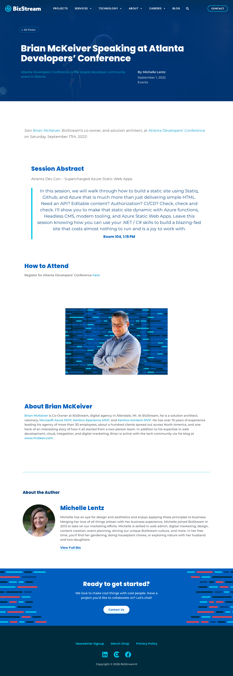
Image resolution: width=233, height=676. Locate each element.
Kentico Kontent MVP (134, 420)
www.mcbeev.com (38, 438)
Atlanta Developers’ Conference (176, 130)
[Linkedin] (105, 654)
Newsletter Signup (90, 644)
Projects (60, 8)
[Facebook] (128, 654)
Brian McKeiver (36, 415)
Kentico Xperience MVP (91, 420)
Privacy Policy (146, 644)
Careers (155, 8)
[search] (187, 8)
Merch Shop (120, 644)
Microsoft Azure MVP (55, 420)
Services (81, 8)
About (134, 8)
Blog (176, 8)
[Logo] (116, 654)
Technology (108, 8)
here (96, 275)
